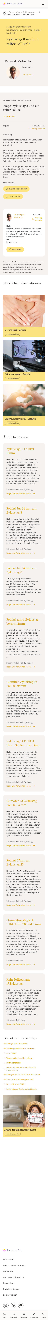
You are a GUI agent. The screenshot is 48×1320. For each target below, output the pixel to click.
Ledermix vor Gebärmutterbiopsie (21, 1089)
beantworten (14, 196)
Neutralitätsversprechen (14, 1265)
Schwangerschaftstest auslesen (20, 1048)
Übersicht (10, 116)
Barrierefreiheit (10, 1295)
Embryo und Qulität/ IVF (17, 1043)
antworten (16, 249)
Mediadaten (8, 1271)
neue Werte (11, 1053)
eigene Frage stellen (18, 188)
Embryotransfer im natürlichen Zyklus (23, 1074)
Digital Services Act (11, 1289)
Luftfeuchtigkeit (13, 1063)
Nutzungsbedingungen (13, 1277)
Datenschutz (8, 1283)
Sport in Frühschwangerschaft (19, 1079)
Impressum (8, 1259)
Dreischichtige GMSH (15, 1084)
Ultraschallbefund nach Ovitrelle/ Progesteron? (21, 1069)
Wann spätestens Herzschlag (19, 1058)
